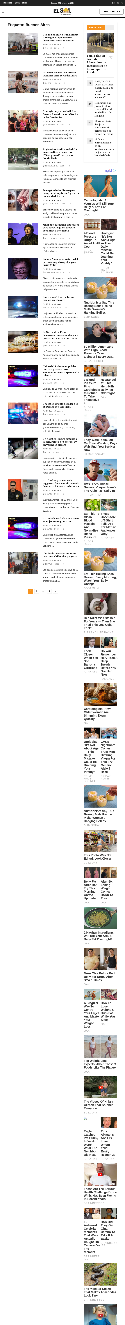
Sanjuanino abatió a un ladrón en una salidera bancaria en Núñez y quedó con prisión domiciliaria (60, 154)
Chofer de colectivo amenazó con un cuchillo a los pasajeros (60, 555)
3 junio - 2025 (52, 529)
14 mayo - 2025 (52, 564)
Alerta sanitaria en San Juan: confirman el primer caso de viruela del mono (104, 127)
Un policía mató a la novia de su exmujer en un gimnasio (61, 520)
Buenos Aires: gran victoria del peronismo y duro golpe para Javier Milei (60, 262)
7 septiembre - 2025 (54, 238)
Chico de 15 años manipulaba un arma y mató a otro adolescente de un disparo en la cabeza (61, 371)
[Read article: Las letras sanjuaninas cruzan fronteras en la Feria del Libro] (23, 82)
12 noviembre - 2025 (54, 166)
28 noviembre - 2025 (55, 125)
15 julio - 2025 (52, 345)
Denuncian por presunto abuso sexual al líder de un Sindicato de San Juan (104, 109)
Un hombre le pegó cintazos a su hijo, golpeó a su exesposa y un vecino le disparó (60, 442)
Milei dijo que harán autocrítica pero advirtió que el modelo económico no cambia (61, 227)
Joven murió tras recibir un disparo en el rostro (58, 299)
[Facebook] (113, 3)
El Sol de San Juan (55, 45)
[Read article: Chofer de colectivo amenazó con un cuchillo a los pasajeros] (23, 563)
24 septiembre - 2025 (55, 204)
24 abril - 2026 (52, 83)
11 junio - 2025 (52, 452)
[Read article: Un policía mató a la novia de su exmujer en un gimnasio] (23, 528)
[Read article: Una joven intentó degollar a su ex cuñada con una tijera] (23, 413)
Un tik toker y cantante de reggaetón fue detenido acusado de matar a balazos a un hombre (61, 483)
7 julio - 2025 (52, 383)
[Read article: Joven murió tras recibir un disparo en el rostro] (23, 307)
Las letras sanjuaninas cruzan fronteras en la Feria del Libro (60, 74)
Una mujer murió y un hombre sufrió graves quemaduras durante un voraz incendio (60, 37)
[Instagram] (117, 3)
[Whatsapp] (122, 3)
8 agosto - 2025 (53, 307)
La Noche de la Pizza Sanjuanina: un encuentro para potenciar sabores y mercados (60, 335)
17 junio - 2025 (52, 414)
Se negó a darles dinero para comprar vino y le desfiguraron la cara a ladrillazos (61, 193)
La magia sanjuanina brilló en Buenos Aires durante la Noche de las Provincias (60, 114)
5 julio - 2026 (52, 48)
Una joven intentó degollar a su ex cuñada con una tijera (60, 405)
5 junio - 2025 (52, 494)
